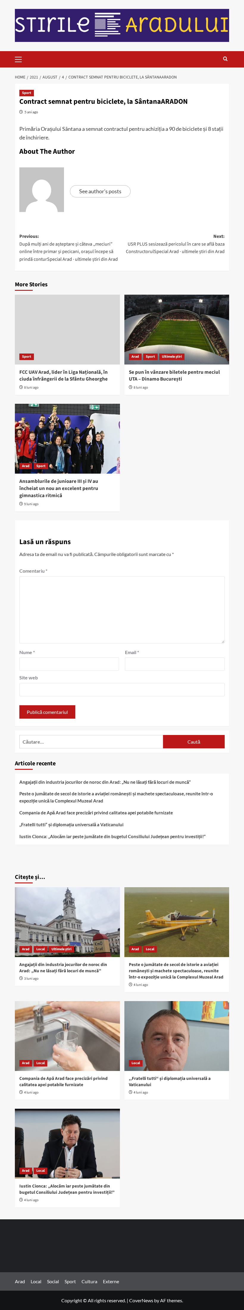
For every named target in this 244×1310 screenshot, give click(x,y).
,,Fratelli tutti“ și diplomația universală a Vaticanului (71, 824)
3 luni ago (31, 978)
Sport (26, 92)
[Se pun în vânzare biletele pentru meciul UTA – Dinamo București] (176, 330)
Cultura (89, 1281)
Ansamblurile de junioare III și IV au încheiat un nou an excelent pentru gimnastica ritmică (58, 488)
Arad (135, 356)
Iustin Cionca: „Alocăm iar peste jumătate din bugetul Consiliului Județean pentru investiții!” (112, 836)
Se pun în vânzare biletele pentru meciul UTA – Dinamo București (174, 376)
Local (40, 949)
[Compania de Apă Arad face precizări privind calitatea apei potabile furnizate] (67, 1036)
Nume (27, 652)
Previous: (68, 248)
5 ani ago (31, 112)
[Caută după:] (91, 741)
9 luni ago (31, 504)
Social (53, 1281)
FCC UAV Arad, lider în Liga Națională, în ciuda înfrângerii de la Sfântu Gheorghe (63, 376)
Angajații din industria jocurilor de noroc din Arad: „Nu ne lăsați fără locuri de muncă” (105, 782)
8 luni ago (31, 387)
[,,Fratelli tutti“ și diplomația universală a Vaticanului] (176, 1036)
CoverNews (141, 1300)
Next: (175, 244)
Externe (111, 1281)
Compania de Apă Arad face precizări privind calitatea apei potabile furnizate (96, 812)
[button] (21, 58)
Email (132, 652)
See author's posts (100, 191)
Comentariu (33, 571)
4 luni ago (141, 984)
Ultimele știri (172, 356)
